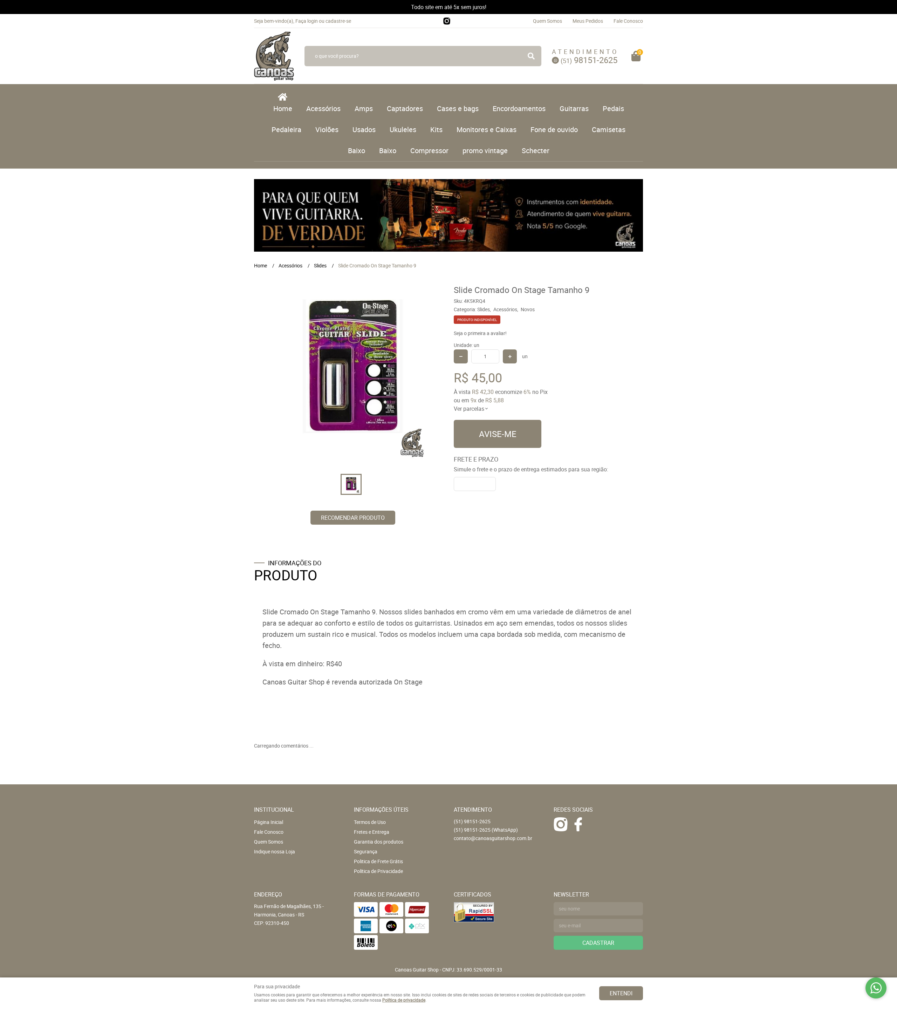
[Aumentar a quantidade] (510, 356)
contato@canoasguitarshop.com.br (493, 838)
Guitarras (574, 108)
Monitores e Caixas (486, 129)
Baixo (356, 150)
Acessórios (323, 108)
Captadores (405, 108)
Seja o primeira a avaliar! (480, 333)
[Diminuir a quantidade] (461, 356)
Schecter (535, 150)
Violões (326, 129)
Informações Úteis (381, 809)
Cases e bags (458, 108)
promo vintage (485, 150)
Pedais (613, 108)
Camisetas (608, 129)
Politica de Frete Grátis (378, 861)
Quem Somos (547, 21)
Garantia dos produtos (378, 841)
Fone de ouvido (554, 129)
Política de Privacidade (378, 871)
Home (282, 108)
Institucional (274, 809)
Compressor (429, 150)
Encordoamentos (519, 108)
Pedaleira (286, 129)
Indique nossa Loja (274, 851)
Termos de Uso (370, 822)
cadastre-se (338, 21)
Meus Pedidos (588, 21)
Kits (436, 129)
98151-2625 (589, 60)
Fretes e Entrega (371, 832)
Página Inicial (268, 822)
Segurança (365, 851)
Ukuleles (403, 129)
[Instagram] (446, 21)
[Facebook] (578, 824)
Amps (364, 108)
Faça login (306, 21)
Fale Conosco (628, 21)
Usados (364, 129)
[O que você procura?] (531, 56)
